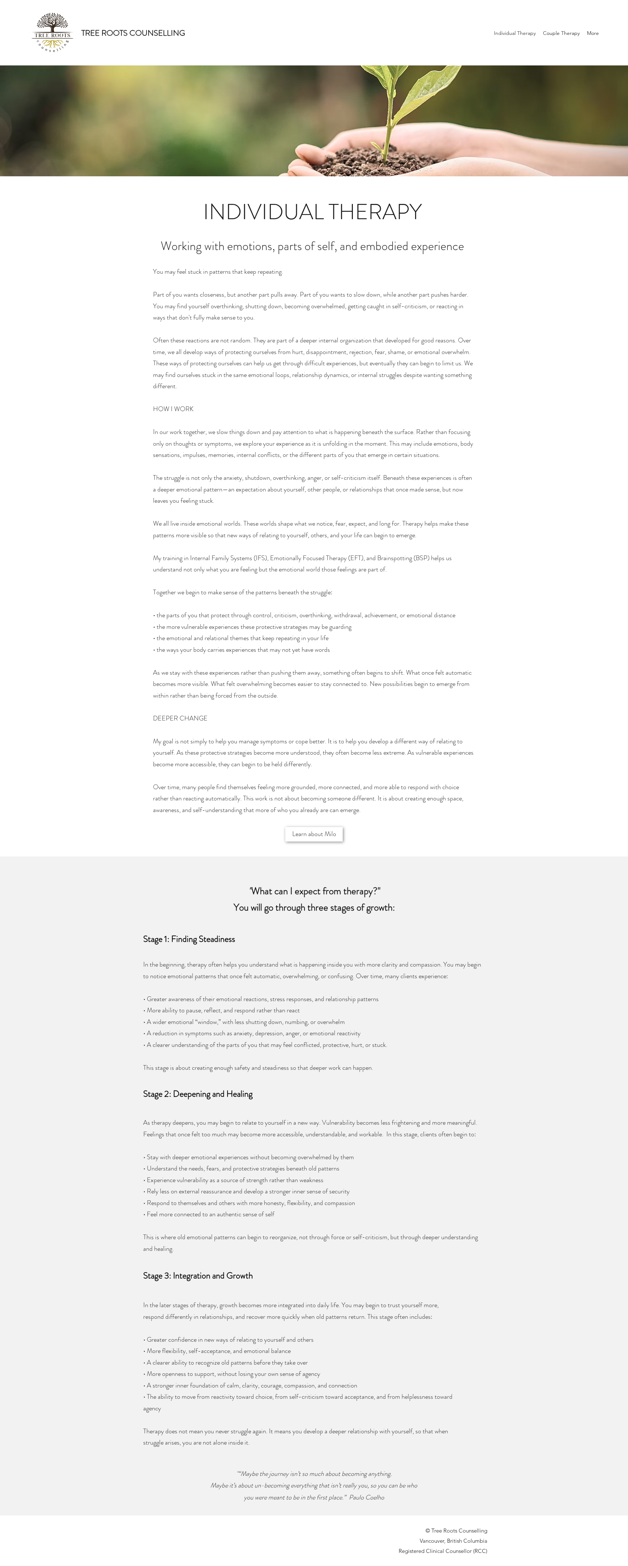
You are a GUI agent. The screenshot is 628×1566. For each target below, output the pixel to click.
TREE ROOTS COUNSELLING (133, 33)
